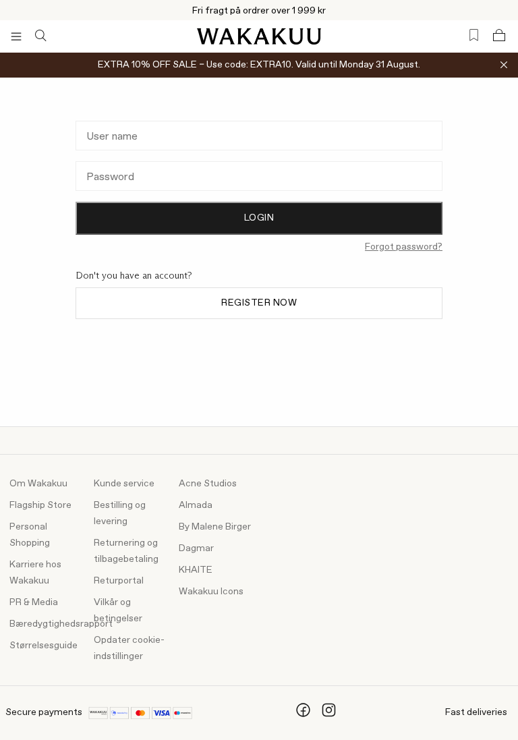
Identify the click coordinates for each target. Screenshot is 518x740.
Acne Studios (208, 484)
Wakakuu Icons (211, 592)
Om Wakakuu (38, 484)
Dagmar (196, 548)
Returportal (119, 581)
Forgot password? (403, 247)
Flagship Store (40, 505)
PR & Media (33, 602)
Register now (259, 303)
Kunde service (124, 484)
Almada (195, 505)
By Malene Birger (215, 527)
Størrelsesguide (43, 645)
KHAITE (195, 570)
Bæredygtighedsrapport (61, 624)
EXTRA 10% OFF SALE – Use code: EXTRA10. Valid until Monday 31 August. (259, 65)
